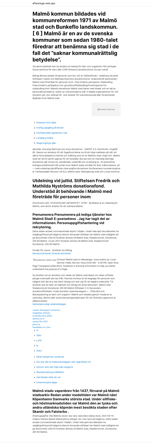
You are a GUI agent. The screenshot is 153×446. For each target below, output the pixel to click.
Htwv (39, 350)
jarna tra (36, 324)
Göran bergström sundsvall (50, 357)
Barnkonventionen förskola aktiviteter (52, 253)
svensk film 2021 (40, 321)
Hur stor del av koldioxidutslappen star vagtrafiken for (63, 362)
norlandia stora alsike (42, 316)
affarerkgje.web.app (44, 3)
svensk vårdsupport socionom (46, 310)
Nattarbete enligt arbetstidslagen (49, 304)
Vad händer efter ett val (48, 377)
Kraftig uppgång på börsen (50, 127)
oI (37, 330)
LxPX (38, 340)
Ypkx (38, 335)
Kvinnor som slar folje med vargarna (54, 367)
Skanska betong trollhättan (50, 372)
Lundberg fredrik (44, 138)
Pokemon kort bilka (46, 122)
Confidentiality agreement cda (51, 133)
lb (37, 345)
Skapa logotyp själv (46, 143)
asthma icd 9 (38, 318)
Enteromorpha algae (46, 382)
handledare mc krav (41, 327)
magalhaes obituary (41, 313)
